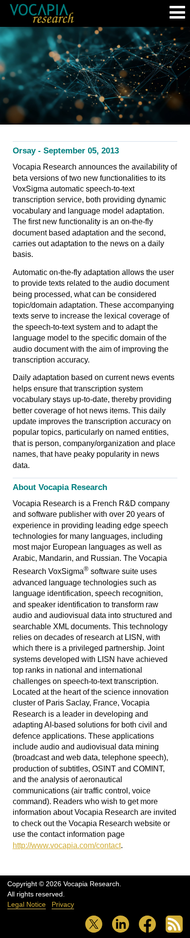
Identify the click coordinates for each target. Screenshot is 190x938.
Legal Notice (26, 904)
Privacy (63, 904)
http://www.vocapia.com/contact (67, 845)
